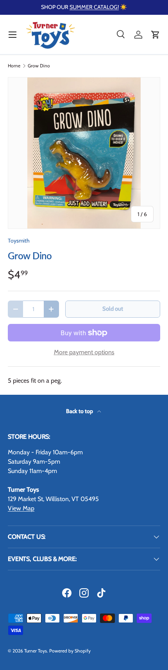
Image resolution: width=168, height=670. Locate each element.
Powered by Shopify (70, 651)
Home (14, 65)
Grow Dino (39, 65)
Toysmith (19, 240)
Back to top (80, 411)
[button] (155, 34)
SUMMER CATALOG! (94, 7)
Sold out (112, 308)
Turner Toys (35, 651)
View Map (21, 508)
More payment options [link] (84, 352)
